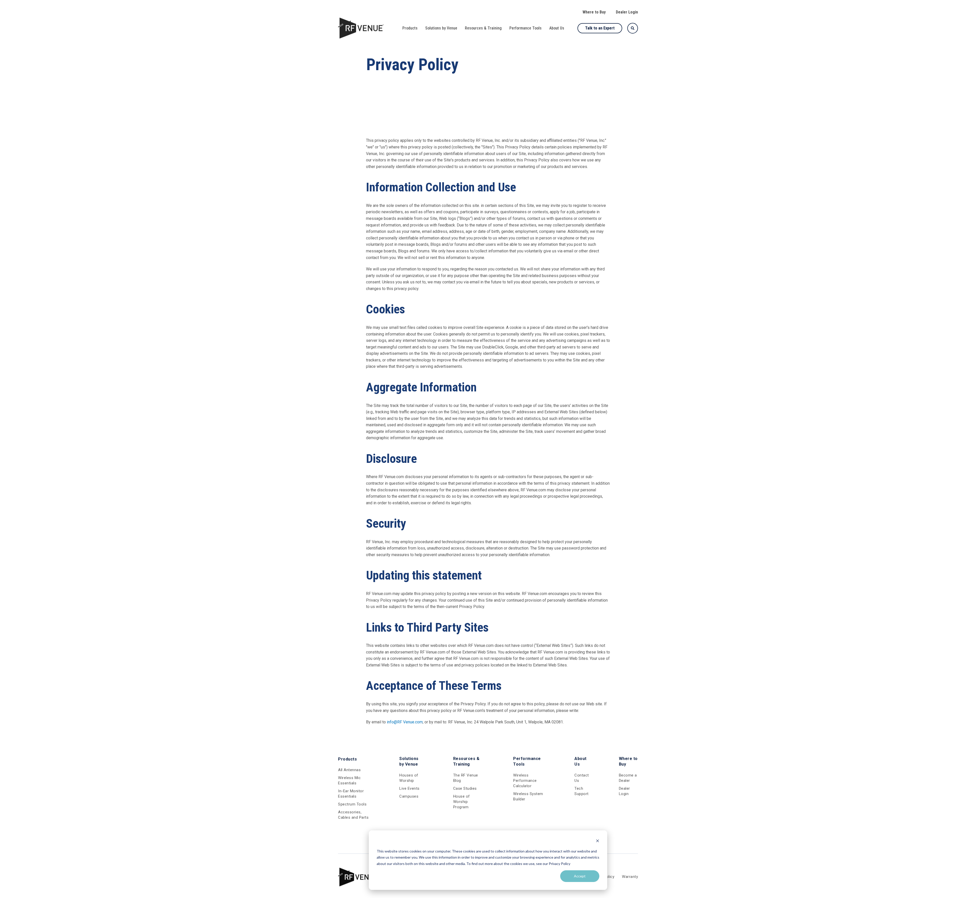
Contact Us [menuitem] (581, 778)
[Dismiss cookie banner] (597, 841)
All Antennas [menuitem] (349, 770)
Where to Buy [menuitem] (594, 12)
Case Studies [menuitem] (465, 788)
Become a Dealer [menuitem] (628, 778)
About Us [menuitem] (556, 28)
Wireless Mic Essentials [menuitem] (349, 780)
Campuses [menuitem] (408, 796)
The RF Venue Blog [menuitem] (465, 778)
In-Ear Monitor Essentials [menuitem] (351, 794)
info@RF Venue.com (405, 722)
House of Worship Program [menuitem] (461, 801)
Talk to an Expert (600, 28)
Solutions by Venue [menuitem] (441, 28)
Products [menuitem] (410, 28)
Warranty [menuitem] (630, 877)
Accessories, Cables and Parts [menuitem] (353, 815)
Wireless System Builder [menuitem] (528, 796)
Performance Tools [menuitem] (525, 28)
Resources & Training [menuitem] (483, 28)
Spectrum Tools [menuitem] (352, 804)
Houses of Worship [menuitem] (408, 778)
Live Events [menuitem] (409, 788)
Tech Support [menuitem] (581, 791)
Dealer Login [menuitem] (627, 12)
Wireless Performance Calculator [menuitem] (525, 780)
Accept (580, 876)
